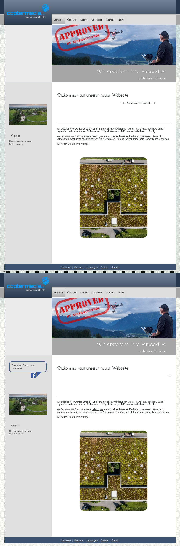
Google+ (4, 271)
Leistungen (96, 19)
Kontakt (110, 19)
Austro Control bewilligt (130, 103)
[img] (28, 12)
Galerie (84, 19)
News (121, 19)
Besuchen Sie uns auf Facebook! (23, 366)
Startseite (58, 19)
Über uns (71, 19)
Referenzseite (16, 144)
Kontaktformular (133, 139)
